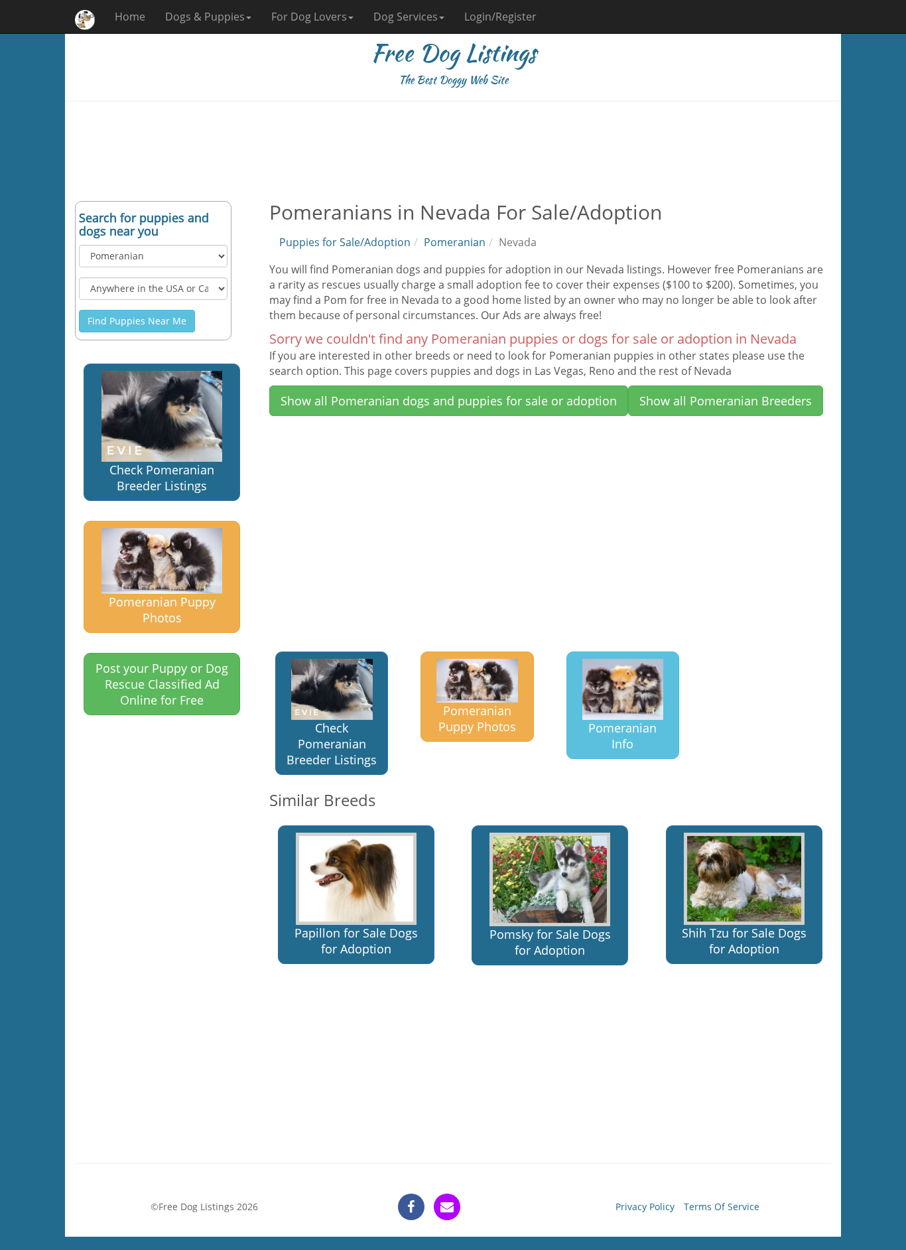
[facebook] (411, 1207)
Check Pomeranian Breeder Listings (161, 478)
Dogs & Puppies (205, 16)
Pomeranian (454, 242)
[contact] (447, 1207)
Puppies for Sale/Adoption (345, 242)
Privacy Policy (645, 1206)
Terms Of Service (721, 1206)
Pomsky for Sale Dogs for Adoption (550, 942)
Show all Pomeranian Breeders (725, 401)
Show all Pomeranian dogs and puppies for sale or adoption (449, 401)
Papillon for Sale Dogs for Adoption (356, 941)
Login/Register (500, 16)
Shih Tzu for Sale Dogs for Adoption (744, 941)
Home (130, 16)
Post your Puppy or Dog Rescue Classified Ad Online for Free (162, 684)
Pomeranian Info (622, 736)
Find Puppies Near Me (137, 320)
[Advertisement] (453, 151)
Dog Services (405, 16)
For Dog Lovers (309, 16)
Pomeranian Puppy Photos (162, 610)
